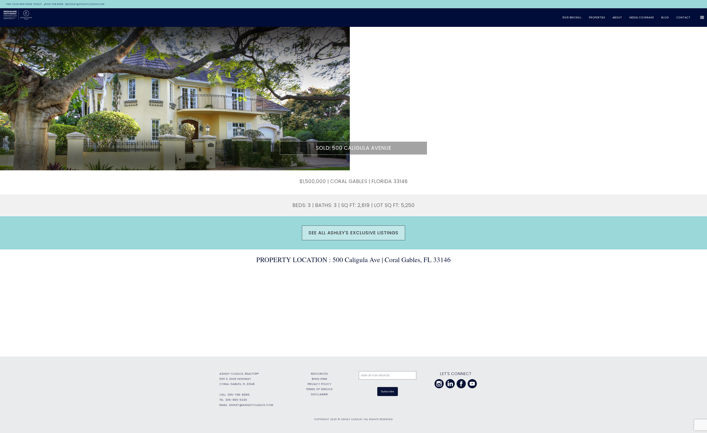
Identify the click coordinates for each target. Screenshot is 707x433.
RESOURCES (319, 374)
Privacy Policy (319, 384)
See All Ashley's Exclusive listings (353, 233)
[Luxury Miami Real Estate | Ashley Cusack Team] (31, 17)
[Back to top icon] (689, 425)
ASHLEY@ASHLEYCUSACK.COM (86, 4)
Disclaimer (319, 394)
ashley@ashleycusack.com (251, 405)
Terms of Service (319, 389)
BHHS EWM (319, 379)
